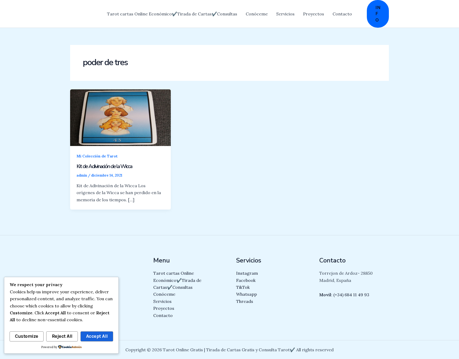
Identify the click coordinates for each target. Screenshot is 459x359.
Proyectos (313, 13)
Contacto (342, 13)
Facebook (246, 280)
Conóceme (257, 13)
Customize (26, 336)
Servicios (285, 13)
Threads (244, 301)
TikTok (243, 287)
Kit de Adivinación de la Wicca (104, 166)
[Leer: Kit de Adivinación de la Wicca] (120, 117)
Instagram (247, 273)
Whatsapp (246, 294)
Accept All (97, 336)
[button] (378, 14)
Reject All (62, 336)
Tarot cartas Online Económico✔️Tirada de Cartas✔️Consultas (172, 13)
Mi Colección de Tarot (97, 156)
